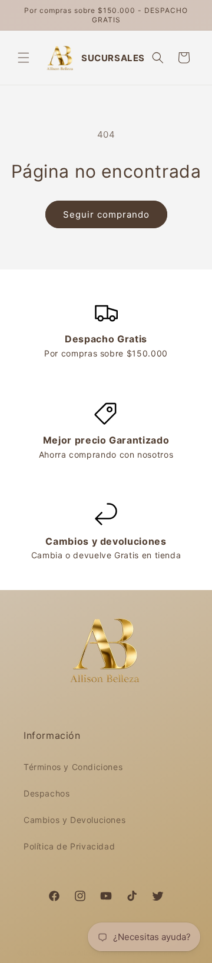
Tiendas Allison (74, 953)
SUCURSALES (113, 58)
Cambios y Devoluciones (74, 820)
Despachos (46, 793)
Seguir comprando (106, 214)
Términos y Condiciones (73, 767)
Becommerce (173, 953)
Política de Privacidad (69, 846)
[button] (24, 58)
